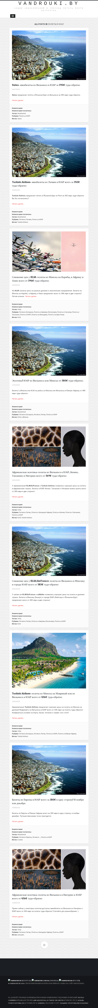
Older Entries (44, 945)
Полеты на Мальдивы (39, 315)
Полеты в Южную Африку (67, 734)
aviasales (20, 935)
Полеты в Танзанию (72, 512)
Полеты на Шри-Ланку (56, 315)
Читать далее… (18, 100)
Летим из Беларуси (26, 312)
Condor (20, 840)
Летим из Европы (25, 837)
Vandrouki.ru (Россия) (71, 981)
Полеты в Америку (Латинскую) (45, 312)
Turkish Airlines (22, 222)
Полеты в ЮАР (24, 116)
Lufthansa (24, 417)
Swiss (19, 119)
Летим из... (36, 837)
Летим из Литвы (40, 414)
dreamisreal (21, 113)
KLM (19, 317)
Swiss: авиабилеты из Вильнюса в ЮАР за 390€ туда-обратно (46, 84)
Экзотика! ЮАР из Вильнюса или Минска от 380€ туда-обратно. (47, 380)
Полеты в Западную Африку (42, 512)
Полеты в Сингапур (64, 312)
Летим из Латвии (25, 219)
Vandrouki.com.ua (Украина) (46, 981)
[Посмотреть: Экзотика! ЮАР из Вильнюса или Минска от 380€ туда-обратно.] (49, 374)
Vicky (19, 309)
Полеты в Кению (59, 512)
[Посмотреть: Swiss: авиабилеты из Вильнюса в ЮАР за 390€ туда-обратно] (49, 79)
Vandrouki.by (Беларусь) (21, 981)
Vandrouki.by (49, 3)
